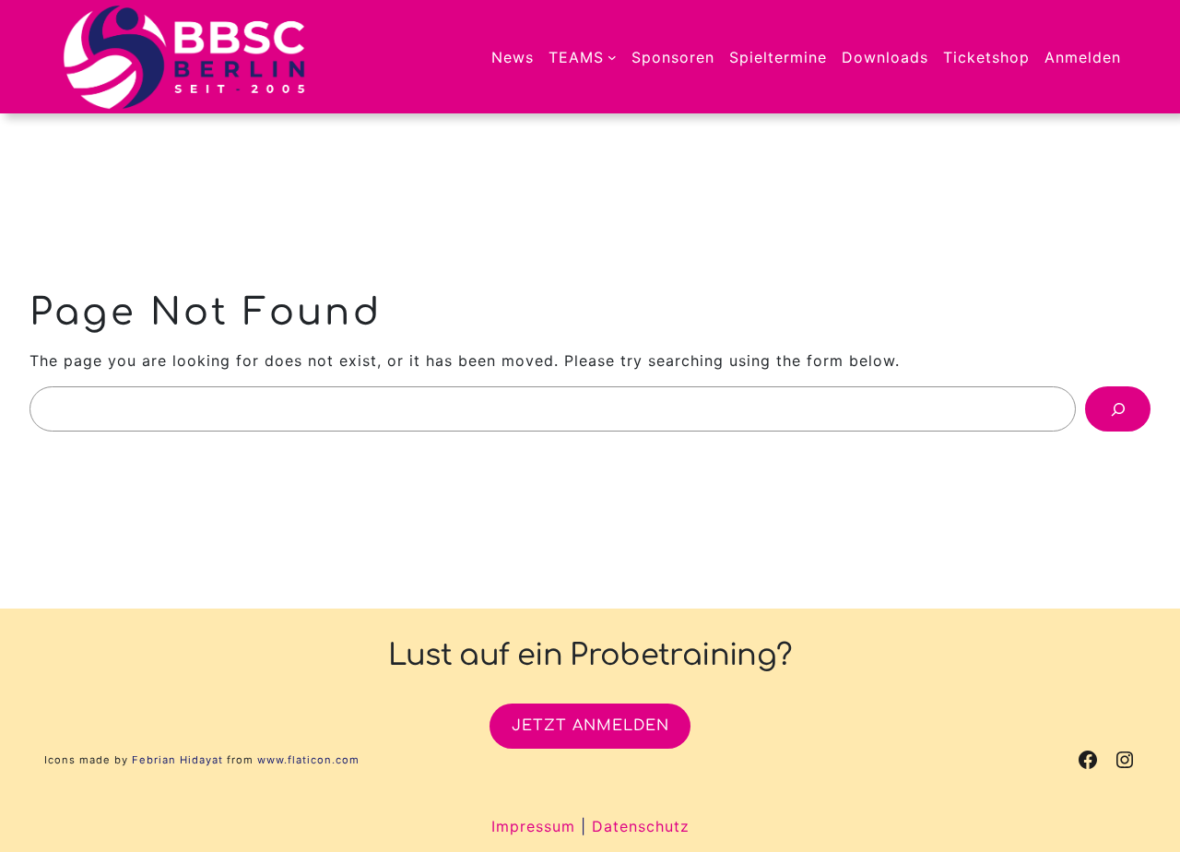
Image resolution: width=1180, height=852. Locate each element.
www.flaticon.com (308, 759)
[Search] (1117, 409)
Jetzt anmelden (590, 725)
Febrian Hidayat (177, 759)
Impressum (533, 826)
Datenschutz (641, 826)
